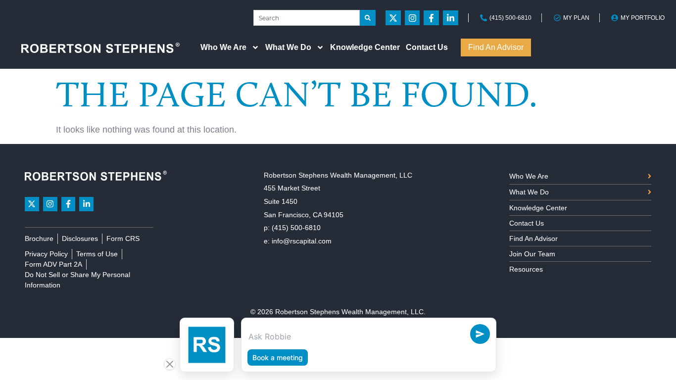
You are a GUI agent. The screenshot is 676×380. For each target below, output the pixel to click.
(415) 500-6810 (296, 228)
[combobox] (306, 18)
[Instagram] (412, 18)
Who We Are (223, 47)
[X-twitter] (393, 18)
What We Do (288, 47)
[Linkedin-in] (450, 18)
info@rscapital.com (302, 241)
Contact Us (427, 47)
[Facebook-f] (431, 18)
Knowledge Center (365, 47)
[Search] (368, 18)
